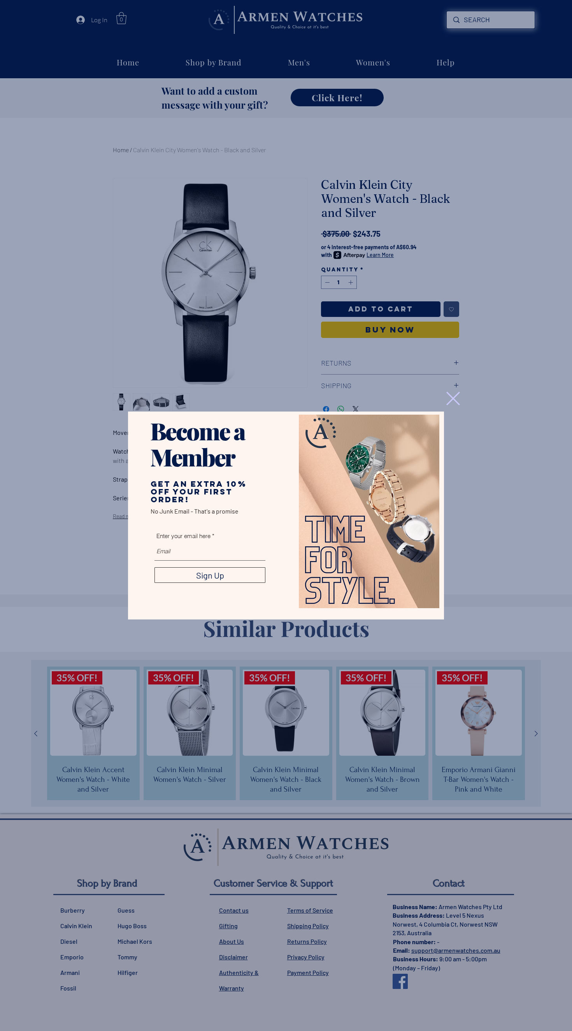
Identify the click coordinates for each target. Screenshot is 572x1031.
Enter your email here (183, 536)
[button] (453, 398)
